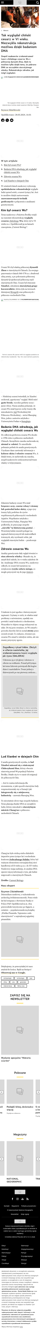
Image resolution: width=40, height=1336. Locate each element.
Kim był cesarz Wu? (12, 165)
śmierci (29, 572)
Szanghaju (25, 421)
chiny (5, 982)
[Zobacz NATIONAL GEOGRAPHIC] (20, 1158)
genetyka (23, 982)
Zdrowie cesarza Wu (13, 176)
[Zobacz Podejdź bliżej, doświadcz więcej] (20, 1092)
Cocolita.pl (5, 1263)
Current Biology (16, 880)
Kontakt (6, 1206)
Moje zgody (25, 1214)
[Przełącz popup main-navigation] (2, 2)
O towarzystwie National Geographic (20, 1210)
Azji (15, 412)
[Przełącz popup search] (37, 2)
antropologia (7, 978)
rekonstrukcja (8, 986)
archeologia (20, 978)
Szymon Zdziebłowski (10, 110)
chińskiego (14, 221)
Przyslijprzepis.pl (27, 1256)
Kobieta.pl (5, 1249)
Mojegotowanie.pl (27, 1249)
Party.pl (23, 1253)
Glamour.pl (25, 1246)
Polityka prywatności (28, 1206)
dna (13, 982)
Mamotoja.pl (6, 1253)
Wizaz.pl (24, 1260)
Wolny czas (20, 986)
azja (31, 978)
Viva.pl (4, 1260)
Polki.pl (4, 1256)
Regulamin (15, 1206)
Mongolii (14, 292)
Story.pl (23, 1263)
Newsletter (15, 1214)
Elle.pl (4, 1246)
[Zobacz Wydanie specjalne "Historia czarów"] (20, 1030)
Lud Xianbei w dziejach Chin (16, 181)
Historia (5, 30)
